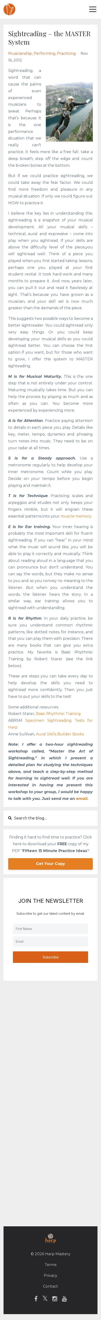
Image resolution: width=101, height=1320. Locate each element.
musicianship (20, 53)
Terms (50, 1264)
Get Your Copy (50, 863)
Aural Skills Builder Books (60, 734)
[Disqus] (50, 1043)
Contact (50, 1286)
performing (44, 53)
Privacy (50, 1275)
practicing (66, 53)
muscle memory (76, 516)
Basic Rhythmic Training (59, 713)
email (81, 798)
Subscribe (50, 957)
